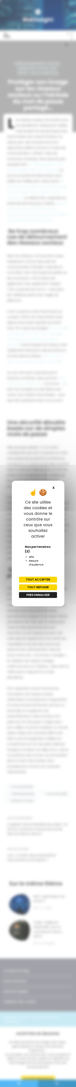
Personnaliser (38, 595)
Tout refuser (38, 587)
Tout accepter (38, 579)
